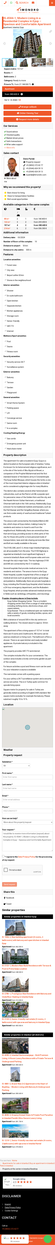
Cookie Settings (11, 1211)
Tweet (8, 904)
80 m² (6, 219)
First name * (7, 773)
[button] (50, 31)
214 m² (7, 228)
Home (14, 1160)
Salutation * (7, 762)
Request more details (28, 119)
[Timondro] (28, 10)
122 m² (7, 222)
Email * (5, 796)
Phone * (5, 807)
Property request (33, 162)
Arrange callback (29, 107)
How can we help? (10, 818)
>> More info (9, 148)
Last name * (7, 784)
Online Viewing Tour (28, 113)
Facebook (10, 898)
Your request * (8, 830)
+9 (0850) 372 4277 (10, 1229)
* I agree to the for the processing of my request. (27, 858)
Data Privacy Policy (26, 857)
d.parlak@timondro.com (36, 175)
